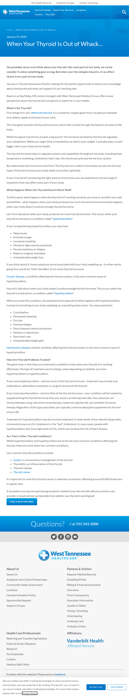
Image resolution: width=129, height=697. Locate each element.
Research (12, 648)
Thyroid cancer (21, 472)
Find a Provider (43, 10)
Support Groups (16, 605)
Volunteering (74, 615)
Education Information (80, 600)
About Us (12, 574)
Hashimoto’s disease (18, 347)
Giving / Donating (88, 2)
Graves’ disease (15, 276)
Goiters (17, 459)
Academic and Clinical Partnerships (27, 579)
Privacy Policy (29, 693)
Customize (117, 687)
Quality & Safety (76, 605)
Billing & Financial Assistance (83, 584)
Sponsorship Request (19, 600)
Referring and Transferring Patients (27, 638)
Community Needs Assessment (25, 584)
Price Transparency (78, 595)
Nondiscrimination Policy (21, 595)
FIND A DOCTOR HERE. (22, 501)
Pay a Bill (50, 14)
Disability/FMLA (76, 579)
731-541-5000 (87, 524)
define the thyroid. (41, 112)
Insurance (72, 589)
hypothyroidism (63, 293)
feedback (60, 674)
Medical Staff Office (18, 664)
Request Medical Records (81, 574)
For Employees (15, 654)
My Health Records (41, 2)
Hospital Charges (65, 2)
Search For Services (63, 10)
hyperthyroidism (62, 218)
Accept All (96, 687)
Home (10, 30)
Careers (39, 14)
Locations (81, 10)
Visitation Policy (76, 626)
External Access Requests (21, 643)
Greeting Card (75, 621)
